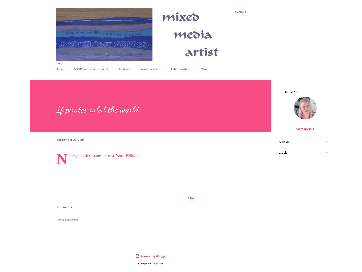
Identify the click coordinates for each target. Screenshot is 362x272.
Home (59, 69)
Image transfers (150, 69)
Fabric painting (180, 69)
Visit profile (305, 129)
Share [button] (191, 198)
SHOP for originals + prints (91, 69)
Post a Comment (67, 219)
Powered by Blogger (153, 256)
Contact (124, 69)
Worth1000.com (128, 155)
